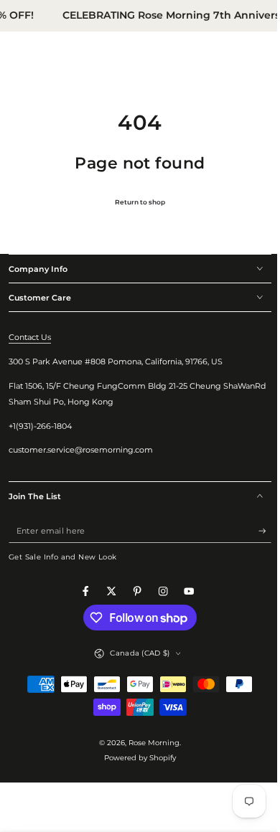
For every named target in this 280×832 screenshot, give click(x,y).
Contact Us (30, 337)
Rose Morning (148, 743)
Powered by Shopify (135, 758)
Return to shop (135, 202)
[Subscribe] (254, 531)
